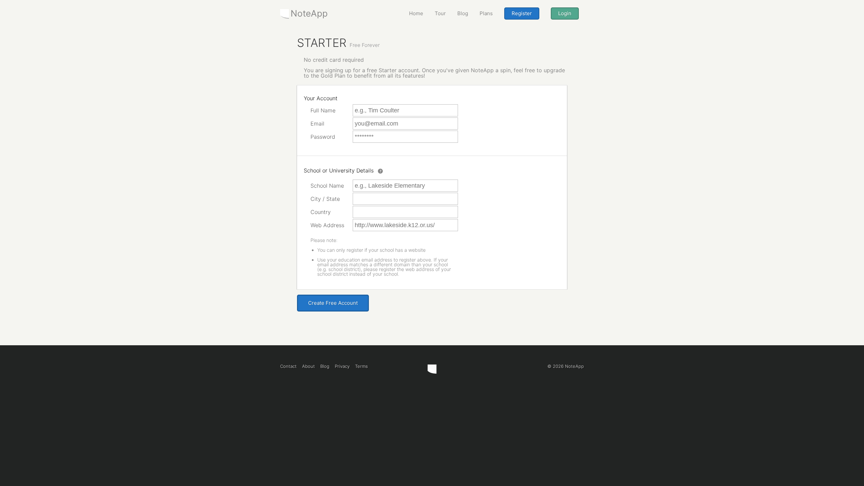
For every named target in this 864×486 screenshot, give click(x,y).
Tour (440, 13)
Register (522, 13)
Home (416, 13)
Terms (361, 366)
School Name (327, 185)
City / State (325, 198)
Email (317, 123)
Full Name (322, 110)
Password (322, 136)
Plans (486, 13)
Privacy (342, 366)
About (308, 366)
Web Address (327, 225)
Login (564, 13)
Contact (288, 366)
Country (320, 212)
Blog (462, 13)
